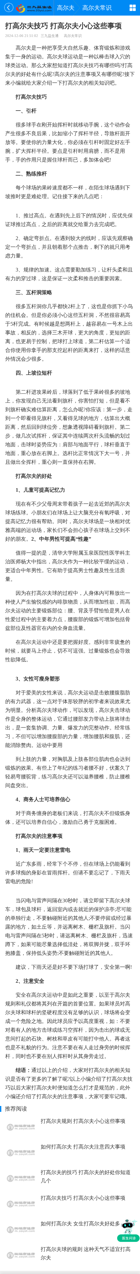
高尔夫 (66, 8)
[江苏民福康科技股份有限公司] (33, 8)
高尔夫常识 (97, 8)
